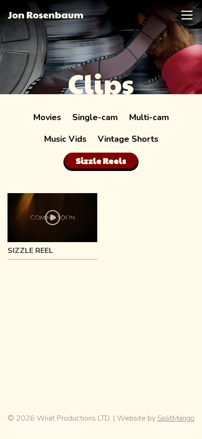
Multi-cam (149, 117)
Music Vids (65, 139)
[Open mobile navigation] (186, 15)
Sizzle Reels (101, 160)
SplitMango (175, 418)
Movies (47, 117)
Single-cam (95, 117)
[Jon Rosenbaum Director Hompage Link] (45, 15)
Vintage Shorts (128, 139)
